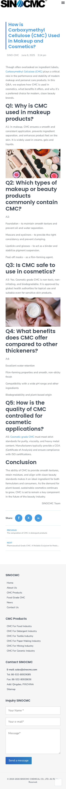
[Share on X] (28, 518)
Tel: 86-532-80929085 (19, 674)
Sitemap (11, 689)
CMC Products (14, 592)
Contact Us (13, 607)
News (10, 602)
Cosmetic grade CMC (22, 436)
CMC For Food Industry (19, 626)
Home (10, 582)
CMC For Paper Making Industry (24, 641)
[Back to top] (58, 782)
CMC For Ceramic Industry (21, 650)
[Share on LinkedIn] (38, 518)
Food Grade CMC (16, 597)
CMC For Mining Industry (20, 645)
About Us (12, 587)
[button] (63, 2)
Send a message (19, 760)
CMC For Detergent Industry (22, 631)
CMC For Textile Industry (20, 636)
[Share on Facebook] (18, 518)
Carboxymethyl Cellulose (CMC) (24, 71)
